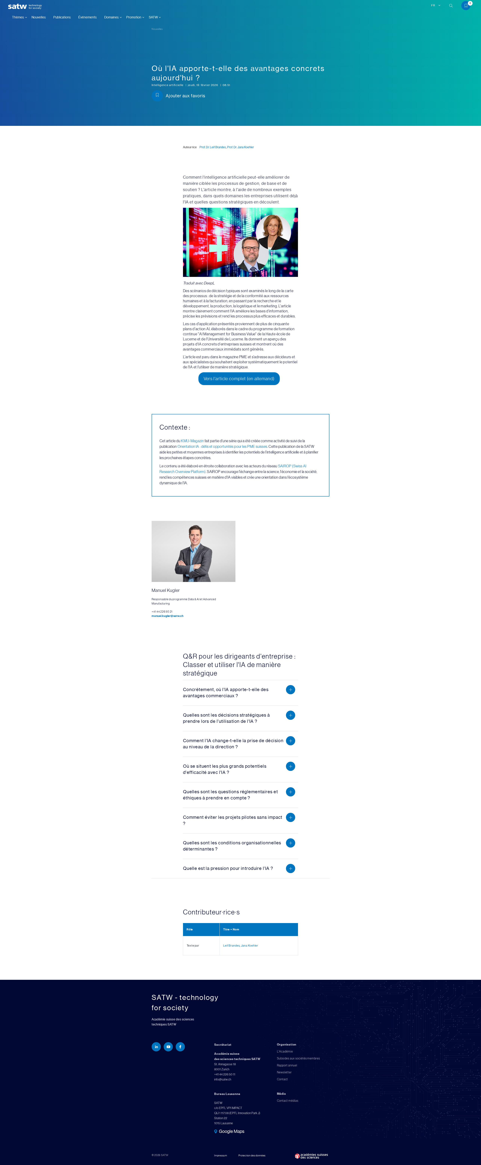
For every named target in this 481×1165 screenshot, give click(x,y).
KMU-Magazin (192, 441)
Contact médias (287, 1100)
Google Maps (231, 1131)
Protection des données (251, 1155)
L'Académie (285, 1051)
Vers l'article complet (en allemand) (239, 378)
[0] (467, 6)
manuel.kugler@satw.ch (168, 616)
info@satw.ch (222, 1079)
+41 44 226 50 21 (162, 611)
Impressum (220, 1155)
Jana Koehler (249, 945)
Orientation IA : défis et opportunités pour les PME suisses (222, 446)
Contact (282, 1079)
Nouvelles (39, 17)
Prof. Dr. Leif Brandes (213, 147)
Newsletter (284, 1072)
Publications (62, 17)
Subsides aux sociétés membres (298, 1058)
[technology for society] (18, 6)
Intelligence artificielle (168, 85)
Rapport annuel (287, 1065)
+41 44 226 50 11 (224, 1074)
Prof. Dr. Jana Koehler (240, 147)
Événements (87, 17)
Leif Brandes (231, 945)
